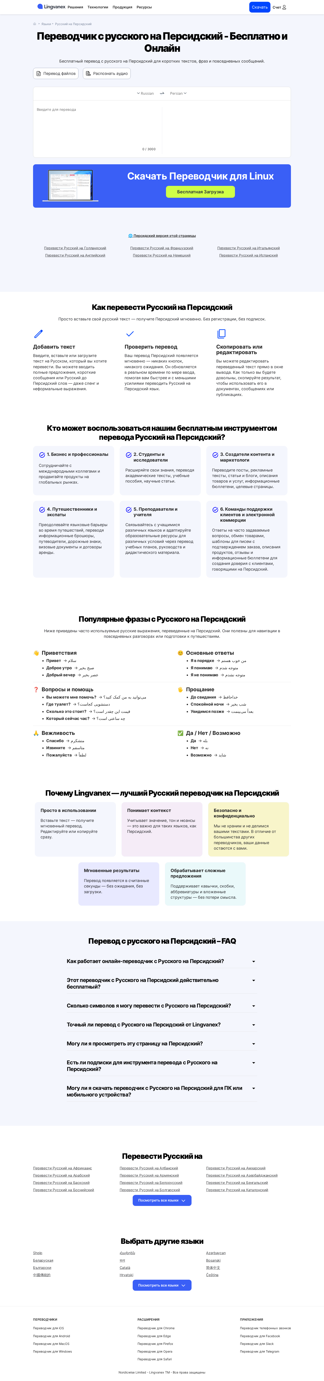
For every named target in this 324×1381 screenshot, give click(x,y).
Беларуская (43, 1260)
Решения (75, 7)
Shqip (37, 1253)
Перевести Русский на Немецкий (161, 255)
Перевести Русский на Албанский (149, 1168)
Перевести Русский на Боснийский (63, 1190)
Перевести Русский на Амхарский (235, 1168)
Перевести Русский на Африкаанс (62, 1168)
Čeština (212, 1275)
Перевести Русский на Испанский (248, 255)
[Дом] (35, 23)
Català (125, 1267)
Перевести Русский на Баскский (61, 1182)
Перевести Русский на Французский (161, 248)
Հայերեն (127, 1253)
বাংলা (122, 1260)
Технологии (98, 7)
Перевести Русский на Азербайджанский (241, 1175)
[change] (162, 93)
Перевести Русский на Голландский (75, 248)
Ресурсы (144, 7)
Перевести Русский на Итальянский (248, 248)
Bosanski (213, 1260)
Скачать (260, 7)
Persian (176, 93)
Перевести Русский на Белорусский (151, 1182)
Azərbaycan (215, 1253)
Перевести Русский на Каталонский (237, 1190)
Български (42, 1267)
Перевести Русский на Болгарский (150, 1190)
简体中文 (213, 1267)
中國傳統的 (41, 1275)
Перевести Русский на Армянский (149, 1175)
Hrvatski (126, 1275)
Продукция (122, 7)
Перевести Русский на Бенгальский (237, 1182)
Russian (147, 93)
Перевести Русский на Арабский (61, 1175)
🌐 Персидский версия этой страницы (162, 235)
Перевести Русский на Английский (75, 255)
